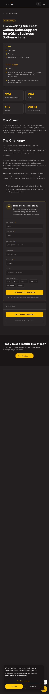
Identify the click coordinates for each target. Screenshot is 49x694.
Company (10, 250)
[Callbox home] (10, 4)
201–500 (33, 281)
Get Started (23, 356)
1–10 (8, 281)
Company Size (11, 278)
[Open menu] (44, 4)
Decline (33, 686)
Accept (14, 686)
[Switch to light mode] (38, 4)
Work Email (11, 241)
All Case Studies (11, 13)
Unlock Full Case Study (26, 292)
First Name (11, 222)
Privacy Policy (31, 297)
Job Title (10, 259)
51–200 (24, 281)
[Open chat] (44, 689)
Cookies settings (23, 681)
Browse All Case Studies (24, 321)
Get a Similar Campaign (24, 314)
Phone (8, 269)
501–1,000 (10, 286)
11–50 (16, 281)
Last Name (10, 232)
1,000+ (20, 286)
